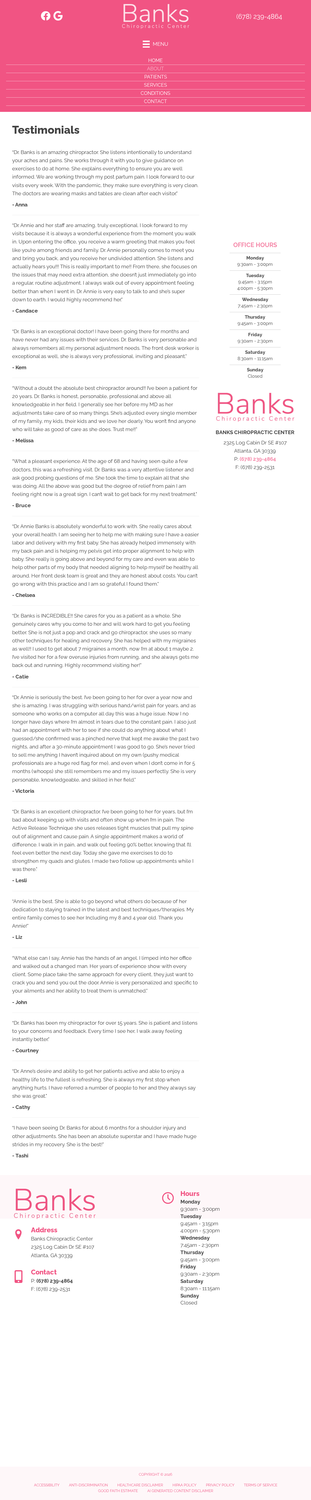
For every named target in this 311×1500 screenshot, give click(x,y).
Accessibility (47, 1485)
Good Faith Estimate (118, 1491)
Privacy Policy (220, 1485)
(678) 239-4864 (259, 16)
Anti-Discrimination (88, 1485)
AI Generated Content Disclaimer (180, 1491)
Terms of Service (260, 1485)
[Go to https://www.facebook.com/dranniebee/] (45, 16)
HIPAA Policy (185, 1485)
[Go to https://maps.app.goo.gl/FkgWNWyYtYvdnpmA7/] (58, 16)
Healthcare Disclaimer (140, 1485)
